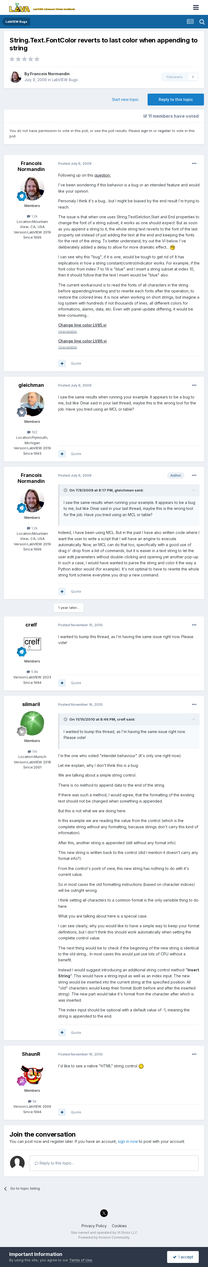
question (102, 175)
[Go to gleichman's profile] (32, 404)
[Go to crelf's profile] (32, 644)
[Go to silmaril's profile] (32, 723)
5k (34, 1101)
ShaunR (31, 1054)
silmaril (31, 704)
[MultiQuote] (62, 363)
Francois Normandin (50, 73)
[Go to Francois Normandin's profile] (15, 77)
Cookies (119, 1225)
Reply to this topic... (56, 1163)
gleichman (31, 385)
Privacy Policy (94, 1225)
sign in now (128, 1141)
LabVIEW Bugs (65, 79)
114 (34, 751)
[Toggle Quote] (66, 490)
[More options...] (194, 163)
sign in (146, 130)
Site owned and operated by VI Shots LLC (104, 1232)
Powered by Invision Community (104, 1237)
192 (34, 432)
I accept (185, 1257)
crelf (31, 625)
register (164, 130)
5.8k (34, 671)
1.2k (34, 216)
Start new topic (125, 99)
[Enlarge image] (172, 247)
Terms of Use (80, 1260)
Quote (76, 363)
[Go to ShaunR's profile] (32, 1073)
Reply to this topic (176, 99)
